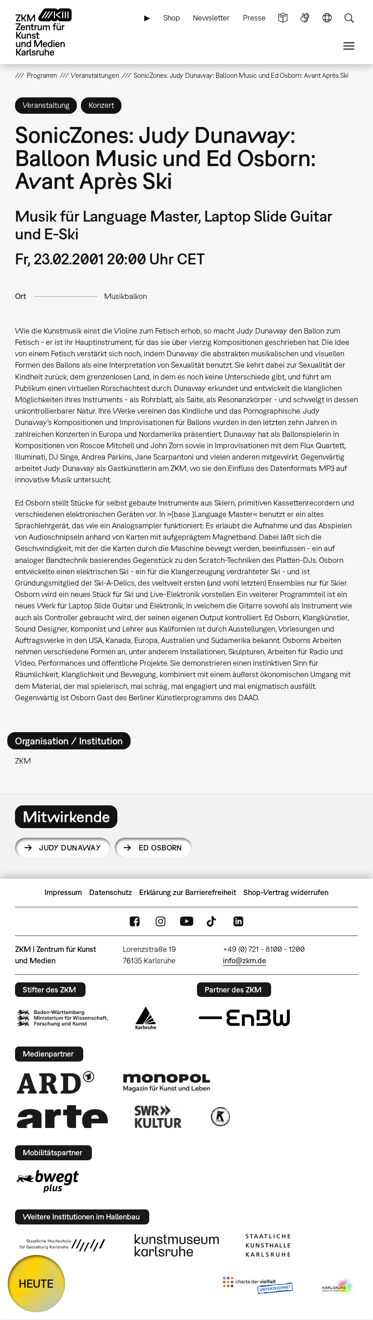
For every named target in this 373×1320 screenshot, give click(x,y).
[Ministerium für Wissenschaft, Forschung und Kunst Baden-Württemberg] (62, 1018)
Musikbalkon (125, 296)
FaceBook (135, 921)
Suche (349, 18)
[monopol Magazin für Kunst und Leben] (166, 1082)
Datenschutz (110, 892)
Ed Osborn (160, 847)
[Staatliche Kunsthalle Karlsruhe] (268, 1245)
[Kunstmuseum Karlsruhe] (177, 1245)
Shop (171, 17)
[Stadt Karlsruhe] (146, 1017)
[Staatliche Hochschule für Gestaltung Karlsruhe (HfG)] (62, 1245)
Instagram (160, 921)
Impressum (63, 892)
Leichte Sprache (283, 18)
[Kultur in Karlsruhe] (219, 1116)
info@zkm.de (244, 960)
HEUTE (36, 1283)
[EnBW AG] (244, 1018)
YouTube (186, 921)
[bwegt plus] (48, 1181)
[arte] (62, 1116)
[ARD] (55, 1082)
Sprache (327, 18)
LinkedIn (238, 921)
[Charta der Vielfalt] (257, 1287)
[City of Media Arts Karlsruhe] (338, 1287)
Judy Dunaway (70, 847)
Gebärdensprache (305, 18)
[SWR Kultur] (158, 1116)
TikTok (212, 921)
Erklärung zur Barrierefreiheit (187, 892)
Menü (349, 46)
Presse (254, 17)
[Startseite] (51, 32)
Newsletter (211, 17)
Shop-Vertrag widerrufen (285, 892)
